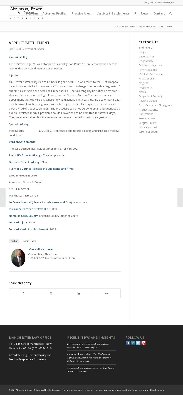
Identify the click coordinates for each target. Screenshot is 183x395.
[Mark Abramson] (18, 265)
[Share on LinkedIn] (79, 293)
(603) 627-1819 (151, 2)
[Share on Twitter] (51, 293)
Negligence (145, 87)
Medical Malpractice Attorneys (27, 359)
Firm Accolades (148, 69)
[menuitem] (31, 13)
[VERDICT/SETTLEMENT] (3, 197)
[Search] (170, 13)
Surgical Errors (148, 123)
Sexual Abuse (147, 118)
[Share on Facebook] (23, 293)
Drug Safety (146, 60)
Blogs (142, 52)
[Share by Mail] (106, 293)
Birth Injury (145, 47)
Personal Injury (37, 355)
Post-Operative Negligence (156, 105)
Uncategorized (148, 127)
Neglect (143, 83)
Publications (146, 114)
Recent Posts (29, 241)
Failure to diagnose (150, 65)
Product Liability (148, 109)
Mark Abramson (36, 48)
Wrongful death (148, 131)
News (142, 92)
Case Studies (147, 56)
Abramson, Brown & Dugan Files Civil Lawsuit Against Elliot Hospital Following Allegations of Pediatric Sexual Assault (89, 357)
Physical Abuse (148, 100)
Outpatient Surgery (150, 96)
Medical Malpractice (151, 74)
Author (14, 241)
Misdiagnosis (147, 78)
